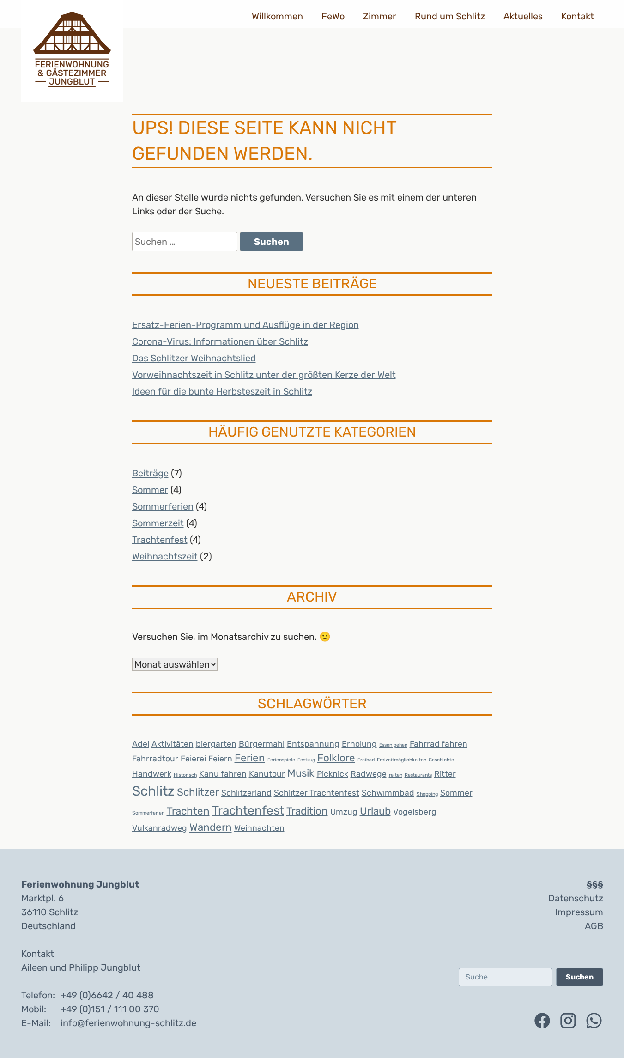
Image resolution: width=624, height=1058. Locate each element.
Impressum (579, 912)
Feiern (220, 758)
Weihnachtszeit (165, 556)
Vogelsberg (414, 811)
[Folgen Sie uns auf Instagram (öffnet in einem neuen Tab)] (568, 1020)
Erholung (359, 743)
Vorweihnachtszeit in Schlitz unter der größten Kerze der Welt (264, 374)
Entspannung (313, 743)
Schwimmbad (388, 792)
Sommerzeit (158, 523)
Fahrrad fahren (438, 743)
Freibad (366, 760)
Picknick (332, 773)
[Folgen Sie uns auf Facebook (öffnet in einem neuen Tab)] (542, 1020)
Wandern (210, 827)
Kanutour (267, 773)
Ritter (445, 773)
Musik (301, 773)
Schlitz (153, 791)
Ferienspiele (281, 760)
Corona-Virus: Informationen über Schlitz (220, 341)
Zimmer (379, 16)
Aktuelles (523, 16)
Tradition (307, 811)
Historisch (185, 775)
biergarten (216, 743)
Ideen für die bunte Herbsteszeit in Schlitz (222, 391)
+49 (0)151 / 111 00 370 (110, 1009)
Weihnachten (259, 828)
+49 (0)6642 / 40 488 (107, 995)
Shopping (427, 794)
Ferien (250, 758)
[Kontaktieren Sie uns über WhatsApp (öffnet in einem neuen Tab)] (594, 1020)
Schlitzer (198, 792)
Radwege (369, 773)
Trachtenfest (160, 539)
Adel (140, 743)
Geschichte (441, 760)
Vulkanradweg (159, 828)
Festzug (306, 760)
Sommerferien (163, 506)
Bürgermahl (262, 743)
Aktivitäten (172, 743)
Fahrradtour (155, 758)
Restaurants (418, 775)
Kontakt (577, 16)
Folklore (336, 758)
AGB (594, 925)
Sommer (150, 489)
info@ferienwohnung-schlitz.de (128, 1022)
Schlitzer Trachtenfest (316, 792)
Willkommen (277, 16)
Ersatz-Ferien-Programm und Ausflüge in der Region (245, 324)
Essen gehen (393, 745)
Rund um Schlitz (450, 16)
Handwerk (151, 773)
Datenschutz (575, 898)
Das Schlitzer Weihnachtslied (194, 358)
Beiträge (150, 473)
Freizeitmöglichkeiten (401, 760)
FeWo (333, 16)
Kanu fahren (223, 773)
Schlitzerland (246, 792)
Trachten (188, 811)
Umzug (343, 811)
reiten (395, 775)
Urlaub (375, 811)
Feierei (193, 758)
